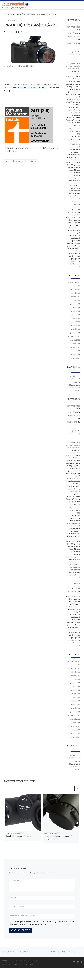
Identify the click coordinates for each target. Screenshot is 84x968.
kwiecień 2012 (75, 351)
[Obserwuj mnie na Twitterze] (74, 961)
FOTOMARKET (74, 376)
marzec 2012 (75, 354)
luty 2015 (76, 300)
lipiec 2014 (76, 307)
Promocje (72, 43)
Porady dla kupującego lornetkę (18, 836)
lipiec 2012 (76, 344)
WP (9, 964)
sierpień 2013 (75, 315)
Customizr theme (28, 964)
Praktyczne (74, 37)
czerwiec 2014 (75, 311)
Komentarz (17, 881)
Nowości (71, 33)
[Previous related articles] (71, 788)
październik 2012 (74, 336)
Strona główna (9, 14)
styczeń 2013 (75, 329)
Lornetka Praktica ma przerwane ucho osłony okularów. (73, 65)
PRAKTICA (76, 382)
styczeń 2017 (75, 289)
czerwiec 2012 (75, 347)
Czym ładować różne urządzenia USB (74, 131)
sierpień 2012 (75, 340)
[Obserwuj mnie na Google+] (81, 961)
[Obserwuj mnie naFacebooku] (78, 961)
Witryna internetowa (22, 916)
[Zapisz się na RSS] (70, 961)
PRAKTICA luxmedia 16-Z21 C (32, 87)
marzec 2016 (75, 297)
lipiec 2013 (76, 318)
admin (11, 66)
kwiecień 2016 (75, 293)
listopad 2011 (75, 358)
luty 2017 (76, 286)
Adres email (17, 907)
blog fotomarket (73, 54)
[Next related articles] (77, 788)
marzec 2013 (75, 325)
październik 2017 (74, 282)
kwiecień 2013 (75, 322)
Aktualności (20, 14)
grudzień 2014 (75, 304)
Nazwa (14, 898)
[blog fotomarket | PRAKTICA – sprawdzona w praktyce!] (15, 3)
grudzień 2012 (75, 333)
